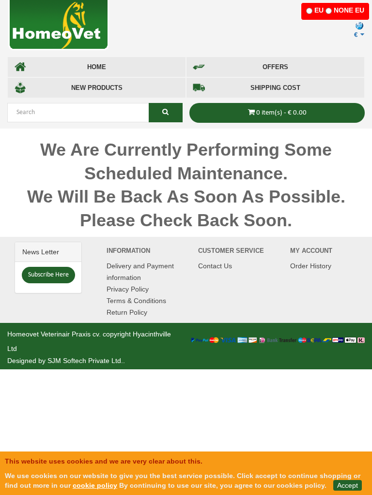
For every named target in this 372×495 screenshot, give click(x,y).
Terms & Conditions (136, 301)
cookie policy (95, 485)
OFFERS (275, 67)
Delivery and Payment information (140, 271)
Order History (310, 266)
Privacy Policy (128, 289)
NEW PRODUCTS (97, 87)
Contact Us (215, 266)
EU (319, 10)
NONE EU (349, 10)
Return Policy (127, 312)
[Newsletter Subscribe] (48, 274)
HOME (96, 67)
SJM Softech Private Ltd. (85, 360)
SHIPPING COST (275, 87)
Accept (347, 485)
